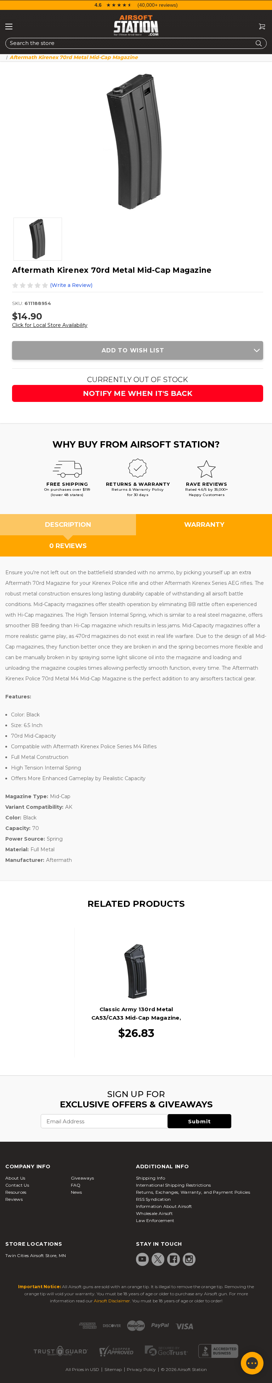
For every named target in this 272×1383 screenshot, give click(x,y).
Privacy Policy (141, 1369)
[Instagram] (189, 1259)
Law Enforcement (155, 1220)
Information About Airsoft (164, 1206)
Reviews (14, 1199)
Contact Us (17, 1185)
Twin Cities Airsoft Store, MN (35, 1255)
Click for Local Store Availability (49, 325)
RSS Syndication (153, 1199)
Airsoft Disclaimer (112, 1300)
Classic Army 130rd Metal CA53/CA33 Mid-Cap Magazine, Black (136, 1018)
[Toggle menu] (9, 26)
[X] (158, 1259)
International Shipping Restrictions (173, 1185)
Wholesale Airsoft (154, 1213)
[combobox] (136, 43)
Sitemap (113, 1369)
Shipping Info (150, 1178)
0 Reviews (68, 546)
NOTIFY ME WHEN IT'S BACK (137, 393)
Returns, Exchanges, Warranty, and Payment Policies (193, 1192)
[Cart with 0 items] (259, 26)
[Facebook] (173, 1259)
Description (68, 525)
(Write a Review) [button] (71, 285)
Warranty (204, 525)
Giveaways (82, 1178)
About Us (15, 1178)
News (76, 1192)
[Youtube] (142, 1259)
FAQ (76, 1185)
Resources (16, 1192)
